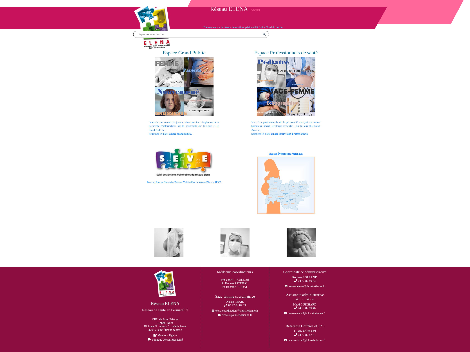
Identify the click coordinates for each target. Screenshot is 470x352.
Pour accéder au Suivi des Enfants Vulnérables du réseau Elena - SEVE (184, 182)
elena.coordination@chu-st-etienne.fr (236, 310)
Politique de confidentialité (167, 339)
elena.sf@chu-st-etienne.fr (237, 315)
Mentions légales (167, 335)
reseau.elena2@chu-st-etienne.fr (307, 313)
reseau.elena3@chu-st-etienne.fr (307, 340)
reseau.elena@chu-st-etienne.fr (307, 286)
